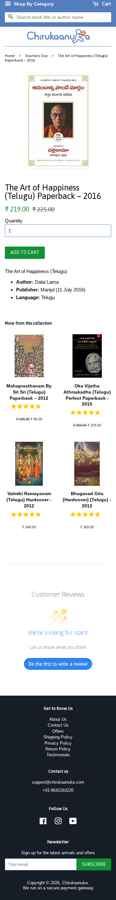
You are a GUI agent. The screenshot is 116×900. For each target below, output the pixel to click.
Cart (106, 3)
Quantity (14, 220)
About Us (58, 719)
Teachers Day (36, 56)
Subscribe (94, 864)
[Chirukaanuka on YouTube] (73, 822)
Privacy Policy (58, 743)
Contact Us (58, 725)
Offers (58, 731)
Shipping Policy (58, 737)
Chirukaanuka (75, 882)
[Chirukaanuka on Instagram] (58, 822)
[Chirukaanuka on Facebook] (43, 822)
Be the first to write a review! (58, 664)
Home (10, 56)
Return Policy (58, 749)
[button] (26, 406)
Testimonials (58, 754)
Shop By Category (33, 3)
